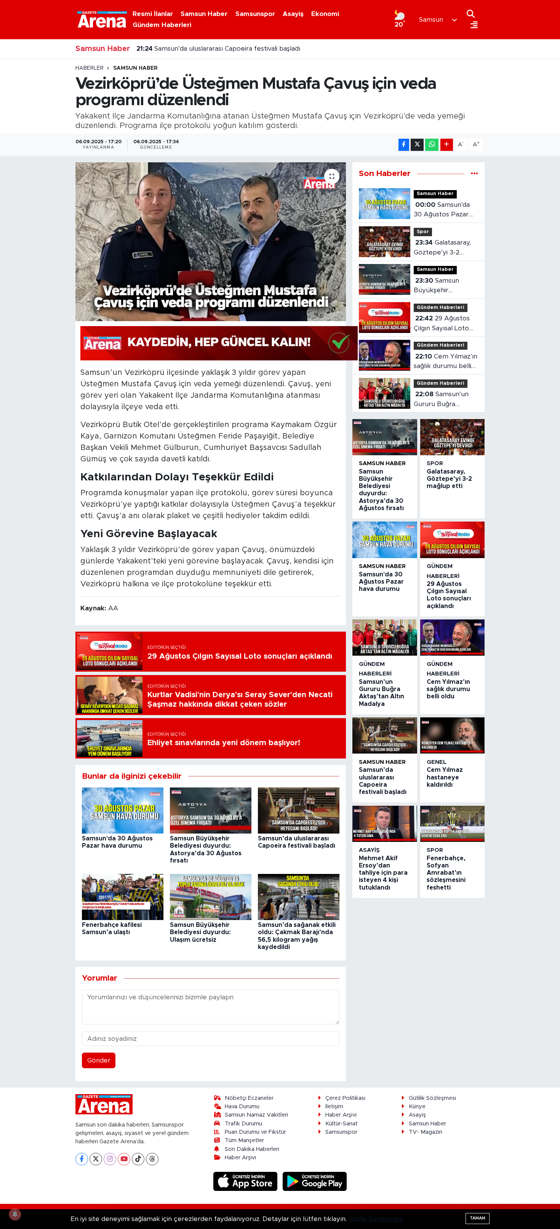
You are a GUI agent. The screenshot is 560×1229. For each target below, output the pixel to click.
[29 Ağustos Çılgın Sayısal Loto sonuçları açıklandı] (452, 540)
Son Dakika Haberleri (252, 1149)
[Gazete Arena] (102, 19)
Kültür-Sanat (341, 1124)
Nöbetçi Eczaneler (249, 1098)
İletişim (334, 1106)
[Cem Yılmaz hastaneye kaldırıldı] (452, 735)
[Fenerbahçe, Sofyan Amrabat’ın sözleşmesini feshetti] (452, 824)
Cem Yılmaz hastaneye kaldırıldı (445, 777)
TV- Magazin (425, 1132)
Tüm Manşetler (244, 1140)
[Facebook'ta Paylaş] (403, 145)
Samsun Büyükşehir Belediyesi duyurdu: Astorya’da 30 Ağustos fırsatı (444, 286)
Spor (423, 231)
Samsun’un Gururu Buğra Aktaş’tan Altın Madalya (441, 400)
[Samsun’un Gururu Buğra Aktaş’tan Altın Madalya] (384, 637)
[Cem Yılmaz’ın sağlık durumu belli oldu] (452, 637)
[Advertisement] (40, 179)
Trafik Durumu (243, 1124)
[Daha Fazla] (446, 145)
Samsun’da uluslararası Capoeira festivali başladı (218, 48)
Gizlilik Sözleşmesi (432, 1098)
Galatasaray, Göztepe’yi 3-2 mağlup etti (442, 248)
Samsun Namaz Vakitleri (256, 1115)
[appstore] (246, 1181)
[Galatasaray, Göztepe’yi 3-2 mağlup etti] (452, 437)
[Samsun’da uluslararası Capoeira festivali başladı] (298, 810)
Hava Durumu (242, 1106)
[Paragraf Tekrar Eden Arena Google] (219, 343)
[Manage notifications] (15, 1214)
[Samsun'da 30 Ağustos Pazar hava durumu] (122, 810)
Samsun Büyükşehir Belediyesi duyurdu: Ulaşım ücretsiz (200, 932)
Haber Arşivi (240, 1157)
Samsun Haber (204, 14)
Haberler (89, 68)
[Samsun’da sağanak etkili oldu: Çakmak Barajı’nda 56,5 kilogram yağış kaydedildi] (298, 896)
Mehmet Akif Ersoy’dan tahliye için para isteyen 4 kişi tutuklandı (383, 873)
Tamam (477, 1218)
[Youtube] (124, 1159)
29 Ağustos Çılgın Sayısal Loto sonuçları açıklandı (442, 324)
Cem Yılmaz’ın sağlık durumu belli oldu (445, 362)
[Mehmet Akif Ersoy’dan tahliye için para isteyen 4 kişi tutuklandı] (384, 824)
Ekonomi (325, 14)
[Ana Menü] (472, 25)
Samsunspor (255, 14)
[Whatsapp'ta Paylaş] (431, 145)
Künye (417, 1106)
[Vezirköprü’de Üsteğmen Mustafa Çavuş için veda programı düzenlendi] (210, 241)
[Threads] (152, 1159)
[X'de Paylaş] (417, 145)
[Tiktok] (138, 1159)
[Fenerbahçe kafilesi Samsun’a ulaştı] (122, 896)
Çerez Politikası (345, 1098)
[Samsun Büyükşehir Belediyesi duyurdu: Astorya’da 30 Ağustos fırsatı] (210, 810)
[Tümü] (474, 173)
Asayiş (293, 14)
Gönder (98, 1060)
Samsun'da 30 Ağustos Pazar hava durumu (442, 210)
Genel (436, 762)
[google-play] (315, 1181)
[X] (96, 1159)
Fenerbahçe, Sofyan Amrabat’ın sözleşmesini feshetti (446, 873)
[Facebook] (81, 1159)
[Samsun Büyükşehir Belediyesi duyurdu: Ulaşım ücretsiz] (210, 896)
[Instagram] (110, 1159)
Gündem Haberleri (162, 25)
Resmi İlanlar (153, 14)
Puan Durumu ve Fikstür (255, 1132)
